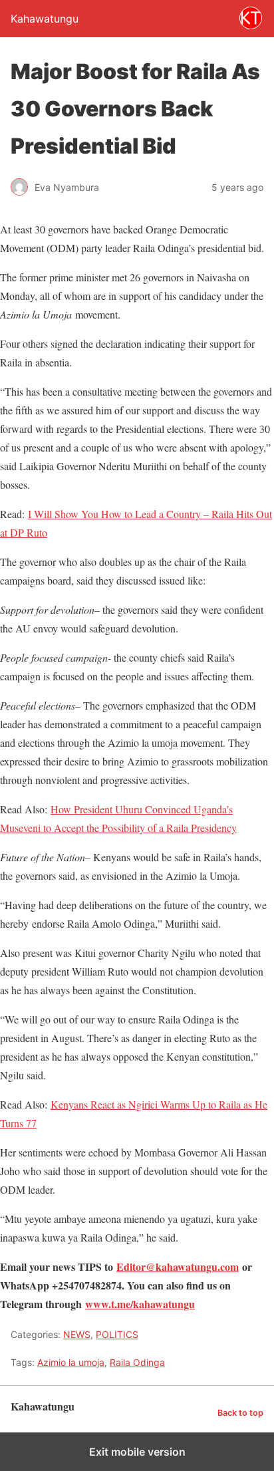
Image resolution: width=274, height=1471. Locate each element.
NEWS (76, 1334)
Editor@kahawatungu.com (177, 1266)
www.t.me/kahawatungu (140, 1303)
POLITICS (117, 1334)
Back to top (240, 1413)
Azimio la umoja (70, 1362)
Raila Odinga (137, 1362)
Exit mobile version (137, 1451)
